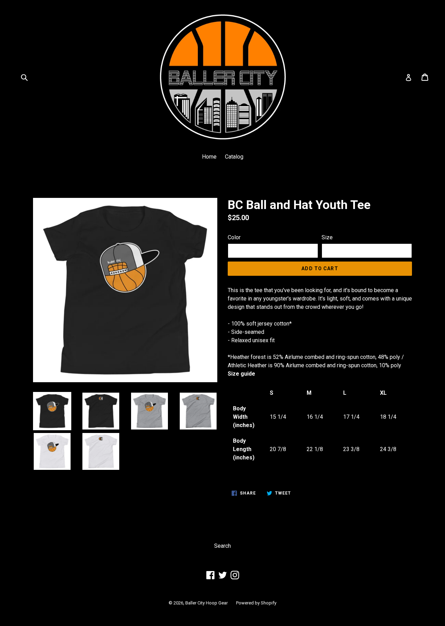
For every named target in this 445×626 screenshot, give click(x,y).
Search (222, 546)
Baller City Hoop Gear (206, 602)
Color (234, 237)
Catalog (234, 156)
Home (209, 156)
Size (327, 237)
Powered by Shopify (256, 602)
